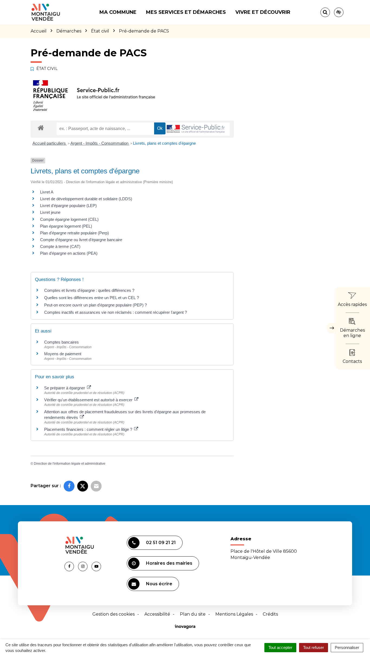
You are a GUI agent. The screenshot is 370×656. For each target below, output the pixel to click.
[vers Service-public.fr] (196, 129)
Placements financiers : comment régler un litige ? (88, 429)
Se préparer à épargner (65, 388)
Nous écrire (159, 583)
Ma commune (118, 12)
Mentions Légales (234, 614)
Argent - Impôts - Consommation (99, 143)
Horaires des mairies (169, 563)
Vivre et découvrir (262, 12)
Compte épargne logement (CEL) (69, 219)
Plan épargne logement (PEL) (66, 226)
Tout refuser (313, 647)
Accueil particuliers (50, 143)
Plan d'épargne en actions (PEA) (69, 253)
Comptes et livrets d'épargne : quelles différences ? (89, 290)
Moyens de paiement (62, 353)
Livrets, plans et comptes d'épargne (164, 143)
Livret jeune (50, 212)
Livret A (46, 192)
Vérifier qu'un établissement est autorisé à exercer (89, 400)
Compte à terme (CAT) (60, 246)
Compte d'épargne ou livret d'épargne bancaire (81, 239)
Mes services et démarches (186, 12)
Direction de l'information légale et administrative (69, 464)
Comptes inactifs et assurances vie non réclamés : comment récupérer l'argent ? (115, 312)
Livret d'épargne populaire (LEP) (68, 205)
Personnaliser (347, 647)
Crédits (270, 614)
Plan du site (193, 614)
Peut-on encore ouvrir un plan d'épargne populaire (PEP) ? (95, 305)
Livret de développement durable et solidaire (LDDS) (86, 198)
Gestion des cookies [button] (113, 614)
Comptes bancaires (61, 342)
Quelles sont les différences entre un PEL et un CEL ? (91, 297)
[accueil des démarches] (41, 127)
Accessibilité (157, 614)
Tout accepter (280, 647)
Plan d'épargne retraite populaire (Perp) (74, 233)
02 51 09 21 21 (161, 542)
